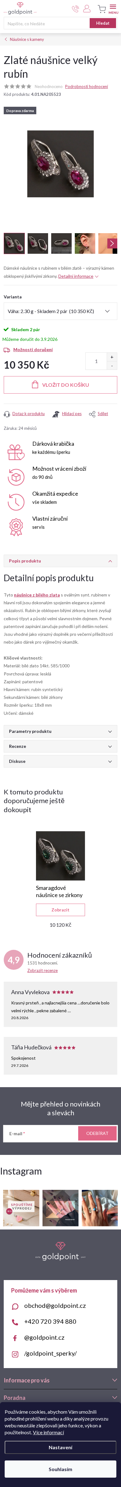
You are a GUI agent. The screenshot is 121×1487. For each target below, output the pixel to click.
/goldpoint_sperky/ (50, 1353)
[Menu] (113, 8)
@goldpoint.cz (44, 1337)
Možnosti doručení (33, 349)
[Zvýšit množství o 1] (112, 357)
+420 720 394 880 (50, 1321)
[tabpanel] (60, 879)
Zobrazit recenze (42, 970)
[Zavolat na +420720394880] (75, 9)
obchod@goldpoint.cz (55, 1305)
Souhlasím (60, 1469)
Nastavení (60, 1447)
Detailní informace (75, 276)
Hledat (103, 23)
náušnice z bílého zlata (37, 594)
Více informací (48, 1432)
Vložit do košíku (65, 385)
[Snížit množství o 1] (112, 365)
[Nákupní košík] (100, 9)
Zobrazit (60, 909)
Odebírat (97, 1133)
